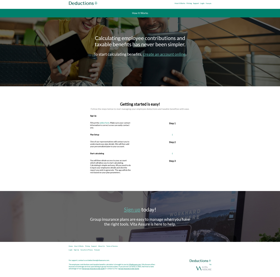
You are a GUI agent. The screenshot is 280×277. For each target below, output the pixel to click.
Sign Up (76, 250)
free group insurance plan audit (93, 268)
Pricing (189, 3)
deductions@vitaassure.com (98, 260)
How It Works (180, 3)
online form (104, 123)
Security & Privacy (86, 250)
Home (71, 246)
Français (208, 3)
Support (196, 3)
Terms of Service (112, 246)
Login (202, 3)
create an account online (164, 54)
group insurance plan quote (129, 268)
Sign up (132, 209)
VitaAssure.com (135, 264)
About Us (101, 246)
